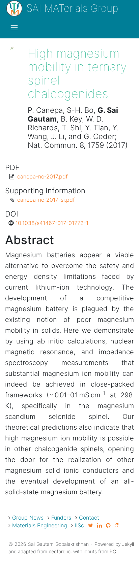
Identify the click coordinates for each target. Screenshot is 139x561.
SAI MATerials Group (71, 8)
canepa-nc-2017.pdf (42, 176)
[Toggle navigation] (14, 28)
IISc (79, 525)
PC (113, 551)
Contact (89, 517)
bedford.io (60, 551)
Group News (28, 517)
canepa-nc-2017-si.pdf (46, 199)
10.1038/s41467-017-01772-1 (52, 223)
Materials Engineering (39, 525)
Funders (61, 517)
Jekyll (128, 544)
